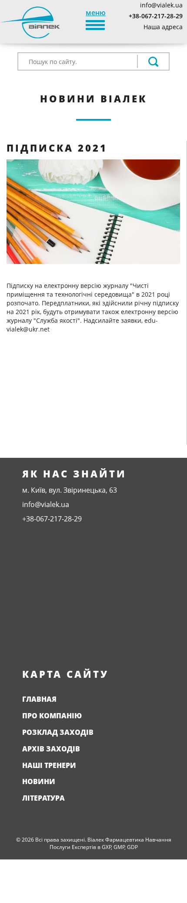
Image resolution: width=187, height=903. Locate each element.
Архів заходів (51, 749)
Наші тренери (49, 765)
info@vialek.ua (161, 5)
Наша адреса (163, 27)
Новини (38, 781)
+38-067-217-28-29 (156, 16)
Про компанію (52, 715)
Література (43, 798)
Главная (39, 699)
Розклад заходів (58, 732)
